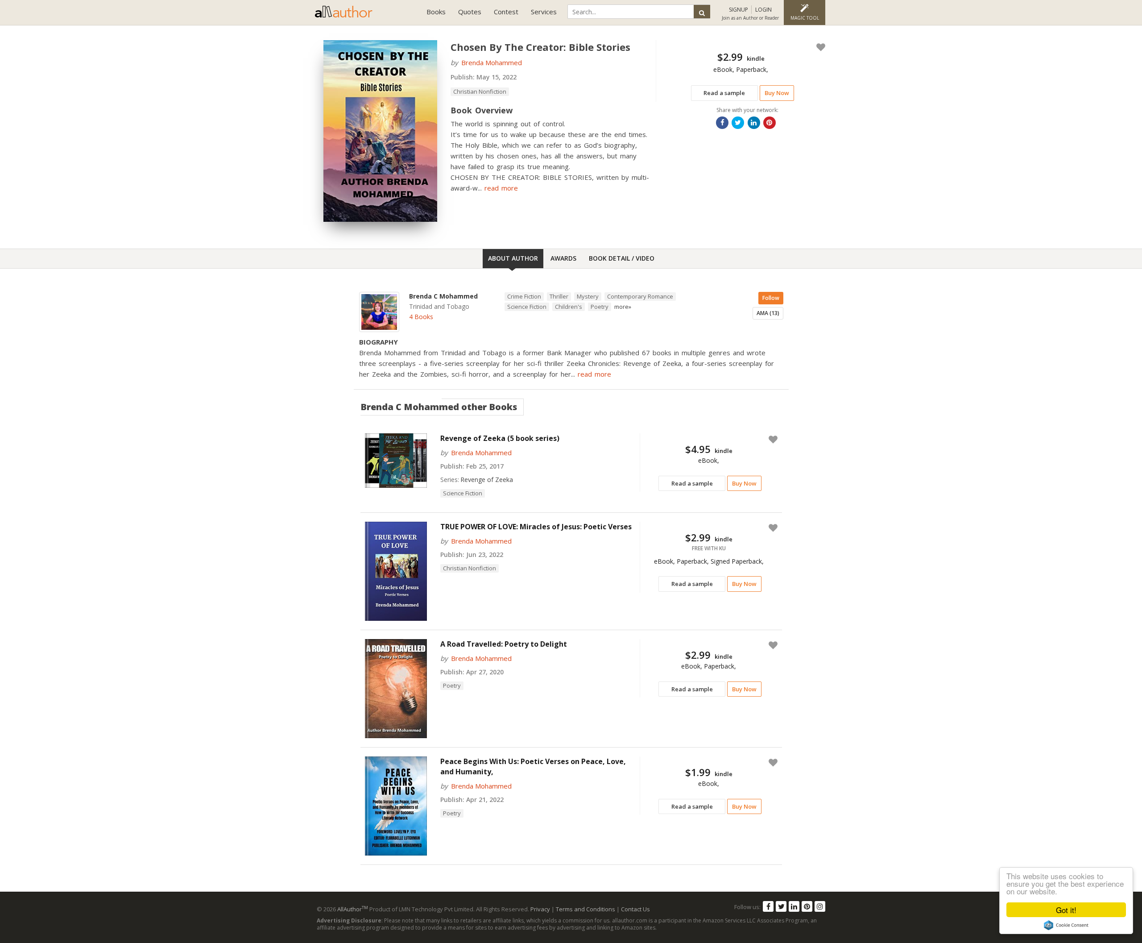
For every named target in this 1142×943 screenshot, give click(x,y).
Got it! (1066, 909)
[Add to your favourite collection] (819, 47)
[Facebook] (768, 906)
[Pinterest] (807, 906)
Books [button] (436, 11)
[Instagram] (820, 906)
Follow (770, 298)
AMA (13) (768, 313)
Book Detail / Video (621, 258)
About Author (513, 258)
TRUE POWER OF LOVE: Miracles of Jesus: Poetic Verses (536, 527)
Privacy (540, 909)
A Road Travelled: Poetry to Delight (503, 644)
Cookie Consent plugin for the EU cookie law (1066, 925)
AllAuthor (352, 909)
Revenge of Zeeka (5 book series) (499, 438)
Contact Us (635, 909)
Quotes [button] (469, 11)
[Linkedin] (794, 906)
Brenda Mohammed (491, 62)
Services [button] (544, 11)
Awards (563, 258)
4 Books (421, 316)
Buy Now (777, 93)
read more (501, 187)
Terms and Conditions (585, 909)
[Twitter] (781, 906)
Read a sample (724, 93)
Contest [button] (506, 11)
